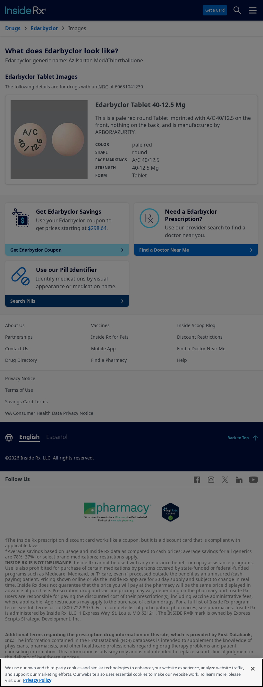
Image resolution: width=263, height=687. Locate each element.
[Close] (253, 669)
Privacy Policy (37, 680)
